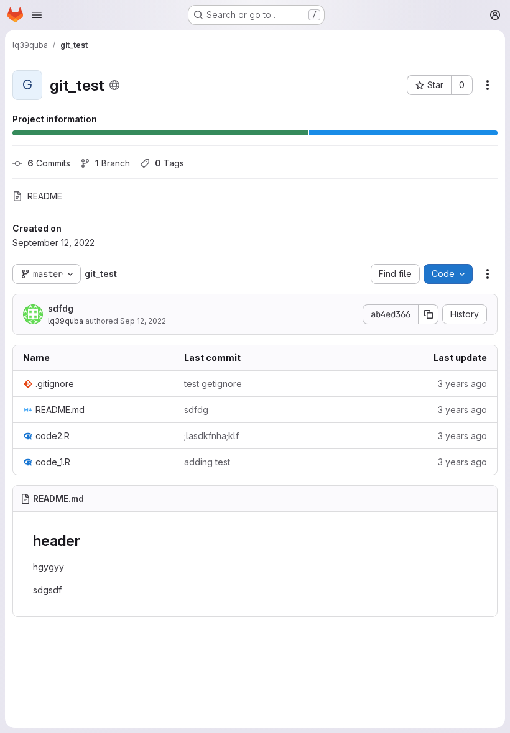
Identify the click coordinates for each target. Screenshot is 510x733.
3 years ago (462, 383)
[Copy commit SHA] (428, 314)
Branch (112, 163)
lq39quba (65, 321)
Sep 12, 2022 (143, 321)
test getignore (213, 383)
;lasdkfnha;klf (211, 435)
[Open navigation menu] (37, 15)
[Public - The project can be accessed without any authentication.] (114, 85)
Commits (48, 163)
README (44, 196)
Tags (169, 163)
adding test (207, 462)
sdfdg (60, 308)
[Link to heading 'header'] (88, 541)
